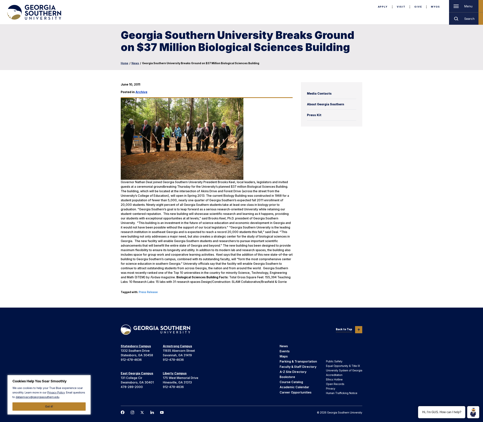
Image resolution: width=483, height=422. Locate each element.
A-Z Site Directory (293, 372)
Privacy (330, 388)
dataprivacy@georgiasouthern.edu (37, 397)
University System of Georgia (344, 370)
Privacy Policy (56, 392)
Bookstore (287, 377)
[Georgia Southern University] (33, 12)
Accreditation (334, 374)
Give (418, 6)
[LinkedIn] (152, 412)
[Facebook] (123, 412)
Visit (401, 6)
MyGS (435, 6)
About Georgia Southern (325, 104)
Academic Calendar (294, 387)
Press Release (148, 292)
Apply (383, 6)
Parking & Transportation (298, 361)
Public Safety (334, 361)
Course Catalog (291, 382)
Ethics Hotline (334, 379)
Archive (141, 92)
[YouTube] (162, 412)
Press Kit (314, 115)
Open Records (335, 384)
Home (124, 63)
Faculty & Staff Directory (298, 367)
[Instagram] (132, 412)
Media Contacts (319, 93)
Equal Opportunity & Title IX (343, 365)
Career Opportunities (295, 392)
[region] (49, 394)
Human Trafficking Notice (341, 393)
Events (285, 351)
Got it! (49, 406)
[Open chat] (473, 412)
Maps (284, 356)
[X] (142, 412)
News (135, 63)
